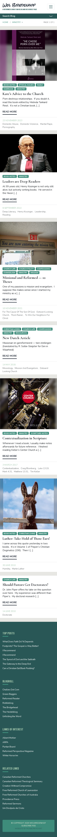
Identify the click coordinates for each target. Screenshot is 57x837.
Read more (10, 111)
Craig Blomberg (28, 468)
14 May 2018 (9, 364)
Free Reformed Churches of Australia (20, 795)
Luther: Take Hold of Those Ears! (26, 538)
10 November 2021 (12, 308)
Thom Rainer (17, 315)
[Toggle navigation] (51, 7)
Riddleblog (8, 703)
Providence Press (11, 799)
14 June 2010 (9, 611)
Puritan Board (9, 747)
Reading (6, 214)
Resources (21, 333)
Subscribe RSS (28, 825)
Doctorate (7, 615)
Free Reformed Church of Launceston (20, 790)
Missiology (8, 368)
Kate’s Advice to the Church (23, 94)
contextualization (11, 468)
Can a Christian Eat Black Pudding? (19, 668)
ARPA (5, 742)
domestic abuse (10, 124)
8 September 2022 (12, 208)
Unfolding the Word (12, 716)
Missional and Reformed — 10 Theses (24, 280)
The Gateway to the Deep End (17, 664)
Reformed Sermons (12, 804)
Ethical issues (26, 85)
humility (6, 568)
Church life (10, 269)
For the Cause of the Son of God (19, 311)
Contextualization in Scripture (25, 438)
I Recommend (9, 650)
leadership (40, 211)
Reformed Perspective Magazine (18, 751)
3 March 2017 (10, 465)
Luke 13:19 (43, 468)
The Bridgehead (10, 707)
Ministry (21, 89)
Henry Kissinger (25, 211)
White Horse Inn (10, 755)
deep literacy (9, 211)
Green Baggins (10, 694)
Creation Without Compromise (17, 786)
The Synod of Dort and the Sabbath (19, 659)
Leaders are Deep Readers (21, 181)
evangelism (9, 272)
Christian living (12, 329)
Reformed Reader (11, 699)
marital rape (46, 124)
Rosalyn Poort (34, 828)
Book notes (10, 85)
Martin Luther (18, 568)
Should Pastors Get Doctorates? (25, 584)
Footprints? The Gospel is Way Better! (21, 646)
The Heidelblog (10, 712)
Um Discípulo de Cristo (13, 808)
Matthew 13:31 (21, 471)
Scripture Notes (39, 433)
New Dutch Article (16, 338)
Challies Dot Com (11, 690)
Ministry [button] (16, 22)
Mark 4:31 (7, 471)
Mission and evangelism (26, 368)
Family (40, 85)
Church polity (26, 269)
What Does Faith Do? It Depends (18, 642)
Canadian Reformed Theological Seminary (22, 781)
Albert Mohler (9, 738)
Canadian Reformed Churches (17, 777)
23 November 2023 (12, 120)
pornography (9, 127)
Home (5, 22)
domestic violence (29, 124)
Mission (34, 272)
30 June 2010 (9, 565)
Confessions (43, 269)
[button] (22, 22)
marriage (8, 89)
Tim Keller (35, 471)
